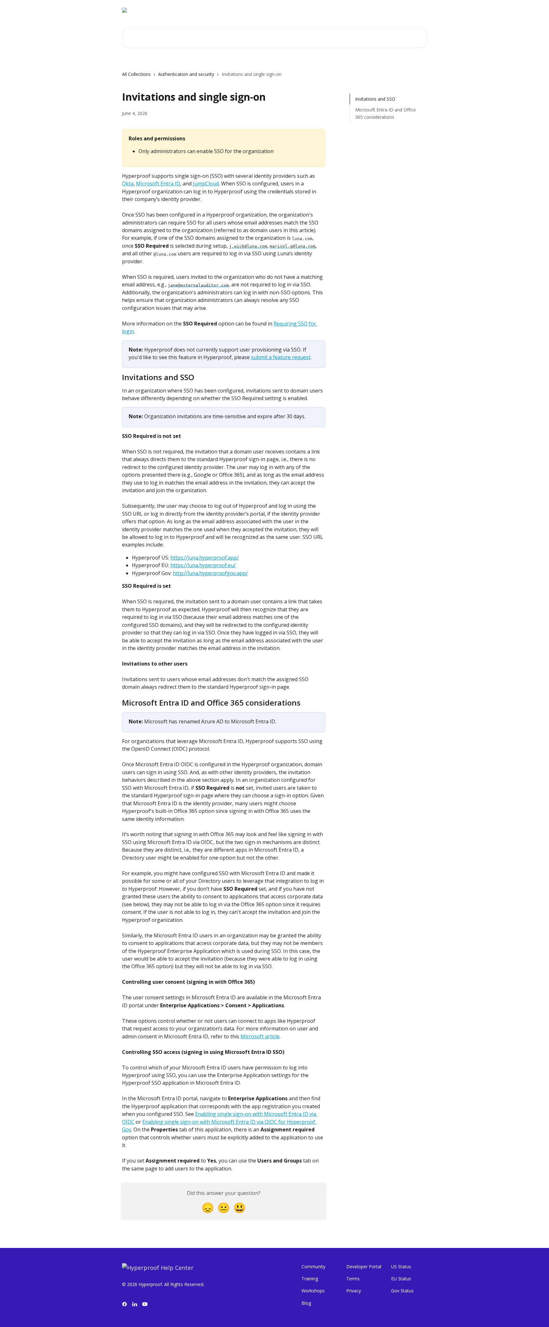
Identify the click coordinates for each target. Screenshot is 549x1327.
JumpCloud (206, 183)
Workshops (313, 1291)
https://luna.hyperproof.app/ (204, 557)
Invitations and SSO (375, 99)
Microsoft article (260, 1036)
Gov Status (402, 1291)
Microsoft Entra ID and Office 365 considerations (385, 113)
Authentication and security (186, 74)
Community (313, 1266)
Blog (306, 1303)
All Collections (136, 74)
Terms (353, 1279)
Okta (127, 183)
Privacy (353, 1291)
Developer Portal (363, 1266)
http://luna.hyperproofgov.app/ (210, 573)
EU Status (401, 1279)
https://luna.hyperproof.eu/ (203, 565)
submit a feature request (280, 357)
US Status (401, 1266)
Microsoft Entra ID (158, 183)
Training (310, 1279)
